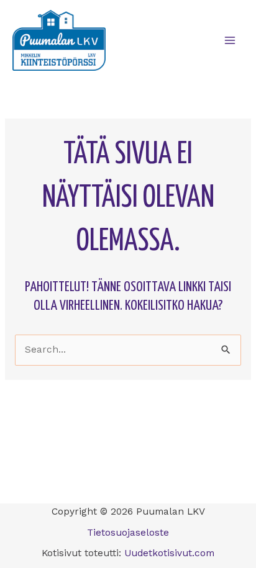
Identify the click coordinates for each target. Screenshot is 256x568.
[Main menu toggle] (230, 40)
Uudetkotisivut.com (169, 553)
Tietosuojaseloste (128, 532)
